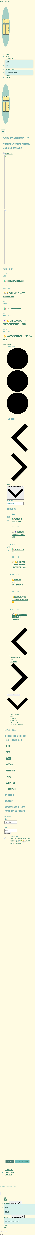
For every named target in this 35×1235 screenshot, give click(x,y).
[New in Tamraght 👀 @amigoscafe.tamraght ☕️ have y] (27, 987)
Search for (7, 817)
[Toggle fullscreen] (2, 1231)
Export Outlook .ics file (16, 725)
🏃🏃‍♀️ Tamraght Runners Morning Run (18, 534)
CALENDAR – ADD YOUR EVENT (12, 72)
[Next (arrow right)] (2, 1234)
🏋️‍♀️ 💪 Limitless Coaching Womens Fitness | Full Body (19, 565)
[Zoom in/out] (0, 1231)
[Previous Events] (19, 452)
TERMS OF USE (9, 1170)
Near (5, 825)
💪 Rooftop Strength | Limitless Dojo (17, 582)
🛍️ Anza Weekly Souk (12, 308)
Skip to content (5, 1)
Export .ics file (14, 722)
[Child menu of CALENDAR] (15, 59)
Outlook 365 (13, 718)
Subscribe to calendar (13, 694)
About (8, 56)
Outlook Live (13, 720)
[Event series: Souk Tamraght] (8, 276)
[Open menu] (3, 132)
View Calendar (7, 344)
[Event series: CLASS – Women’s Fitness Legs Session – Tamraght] (11, 316)
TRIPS (8, 776)
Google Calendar (14, 714)
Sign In (8, 77)
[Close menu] (0, 1193)
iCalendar (12, 716)
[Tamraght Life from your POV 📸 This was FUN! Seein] (7, 902)
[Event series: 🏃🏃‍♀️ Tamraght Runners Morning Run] (11, 288)
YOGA (8, 752)
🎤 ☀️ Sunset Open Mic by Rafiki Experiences (19, 617)
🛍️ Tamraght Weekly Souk (14, 281)
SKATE (8, 758)
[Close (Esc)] (6, 1231)
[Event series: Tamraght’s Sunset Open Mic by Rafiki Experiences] (19, 609)
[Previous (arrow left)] (0, 1234)
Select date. (10, 501)
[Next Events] (19, 481)
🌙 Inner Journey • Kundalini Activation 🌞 (20, 600)
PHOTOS (9, 764)
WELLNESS (10, 770)
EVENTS (7, 65)
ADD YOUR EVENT (7, 1217)
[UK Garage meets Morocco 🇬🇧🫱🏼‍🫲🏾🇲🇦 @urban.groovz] (17, 885)
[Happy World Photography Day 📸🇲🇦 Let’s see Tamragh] (7, 1067)
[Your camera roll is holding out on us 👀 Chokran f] (27, 910)
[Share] (4, 1231)
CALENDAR (6, 1203)
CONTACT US (8, 1175)
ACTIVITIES (10, 782)
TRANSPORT (11, 789)
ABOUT (7, 62)
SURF (8, 746)
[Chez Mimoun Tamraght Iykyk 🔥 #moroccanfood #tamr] (17, 986)
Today (8, 484)
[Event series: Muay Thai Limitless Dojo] (11, 331)
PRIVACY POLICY (9, 1172)
